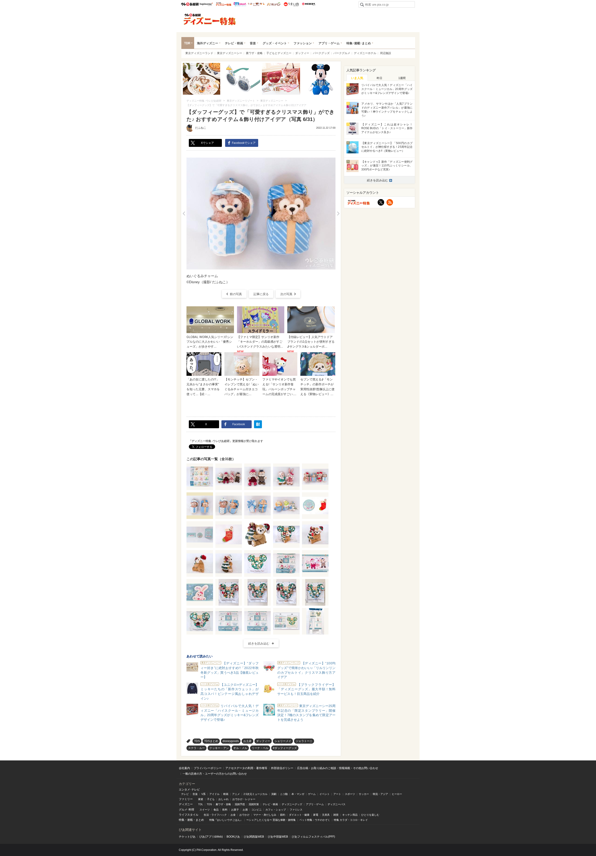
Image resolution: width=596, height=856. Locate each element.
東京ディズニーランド (199, 53)
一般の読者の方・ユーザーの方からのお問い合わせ (215, 773)
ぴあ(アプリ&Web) (211, 836)
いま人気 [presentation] (357, 78)
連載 (190, 819)
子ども (211, 799)
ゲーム (312, 794)
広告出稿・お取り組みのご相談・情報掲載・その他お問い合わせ (337, 768)
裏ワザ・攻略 (254, 53)
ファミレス (296, 809)
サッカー (364, 794)
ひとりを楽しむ (370, 814)
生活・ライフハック (215, 814)
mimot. (239, 4)
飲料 (224, 809)
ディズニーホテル (365, 53)
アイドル (214, 794)
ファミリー (186, 799)
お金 (233, 814)
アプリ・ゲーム (329, 43)
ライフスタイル (188, 814)
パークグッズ (321, 53)
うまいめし (256, 4)
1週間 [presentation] (402, 78)
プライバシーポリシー (208, 768)
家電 (315, 814)
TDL (200, 804)
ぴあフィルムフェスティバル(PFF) (313, 836)
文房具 (326, 814)
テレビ (185, 794)
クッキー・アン (219, 748)
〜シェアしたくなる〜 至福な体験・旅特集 (271, 819)
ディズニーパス (336, 804)
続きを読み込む (258, 643)
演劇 (273, 794)
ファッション (303, 43)
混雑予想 (240, 804)
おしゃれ (223, 799)
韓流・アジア (380, 794)
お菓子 (235, 809)
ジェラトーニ (304, 741)
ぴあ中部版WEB (278, 836)
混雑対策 (254, 804)
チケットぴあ (187, 836)
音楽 (253, 43)
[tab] (357, 77)
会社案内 (184, 768)
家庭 (200, 799)
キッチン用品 (350, 814)
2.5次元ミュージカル (256, 794)
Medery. (308, 4)
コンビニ (256, 809)
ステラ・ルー (196, 748)
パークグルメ (341, 53)
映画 (225, 794)
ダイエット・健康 (299, 814)
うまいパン (273, 4)
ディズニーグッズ (292, 804)
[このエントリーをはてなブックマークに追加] (258, 424)
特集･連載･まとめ (358, 43)
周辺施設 (385, 53)
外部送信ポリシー (282, 768)
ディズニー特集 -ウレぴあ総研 (210, 19)
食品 (216, 809)
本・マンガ (297, 794)
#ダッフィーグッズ (285, 748)
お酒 (245, 809)
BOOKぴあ (233, 836)
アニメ (236, 794)
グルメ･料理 (186, 809)
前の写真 (236, 294)
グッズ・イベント (275, 43)
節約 (282, 814)
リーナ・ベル (260, 748)
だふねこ (200, 127)
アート (337, 794)
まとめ (200, 819)
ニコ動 (284, 794)
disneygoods (231, 741)
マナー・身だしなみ (264, 814)
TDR (187, 43)
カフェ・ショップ (275, 809)
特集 (181, 819)
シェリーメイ (282, 741)
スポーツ (350, 794)
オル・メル (240, 748)
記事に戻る (261, 294)
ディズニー (186, 804)
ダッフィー (302, 53)
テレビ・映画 (234, 43)
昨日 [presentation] (379, 78)
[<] (183, 213)
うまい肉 (291, 4)
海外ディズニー (207, 43)
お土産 (247, 741)
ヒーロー (397, 794)
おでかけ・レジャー (243, 799)
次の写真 (286, 294)
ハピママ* (206, 4)
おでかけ (244, 814)
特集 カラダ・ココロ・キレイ (351, 819)
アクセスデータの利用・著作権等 (246, 768)
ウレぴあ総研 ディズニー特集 (223, 4)
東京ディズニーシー (229, 53)
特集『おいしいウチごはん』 (226, 819)
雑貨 (336, 814)
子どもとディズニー (278, 53)
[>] (338, 213)
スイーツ (205, 809)
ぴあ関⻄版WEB (254, 836)
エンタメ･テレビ (189, 789)
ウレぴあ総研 (190, 4)
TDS (197, 741)
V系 (203, 794)
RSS (389, 202)
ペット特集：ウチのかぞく (314, 819)
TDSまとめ (211, 741)
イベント (324, 794)
